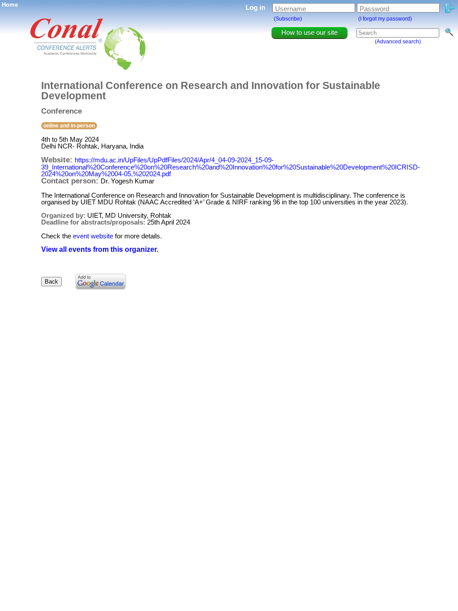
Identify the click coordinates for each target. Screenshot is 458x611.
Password (374, 8)
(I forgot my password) (385, 19)
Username (290, 8)
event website (93, 236)
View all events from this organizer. (99, 249)
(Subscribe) (288, 19)
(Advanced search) (398, 41)
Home (10, 5)
